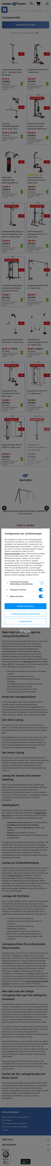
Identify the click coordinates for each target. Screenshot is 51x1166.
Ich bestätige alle (25, 606)
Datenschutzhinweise (13, 553)
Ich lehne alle (25, 621)
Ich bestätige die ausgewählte (25, 614)
